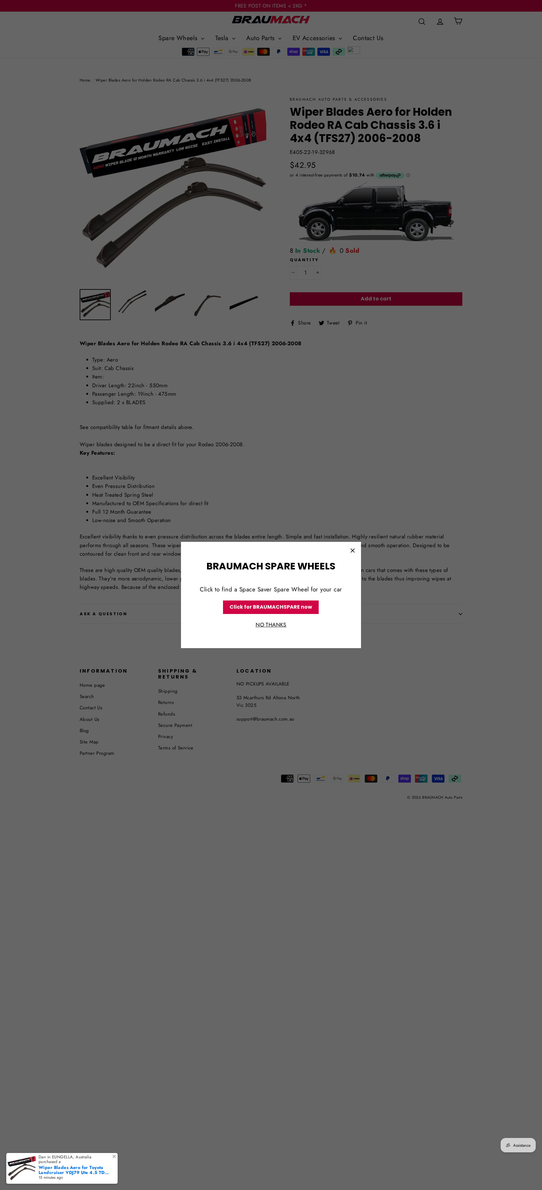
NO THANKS (271, 624)
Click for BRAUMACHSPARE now (271, 607)
